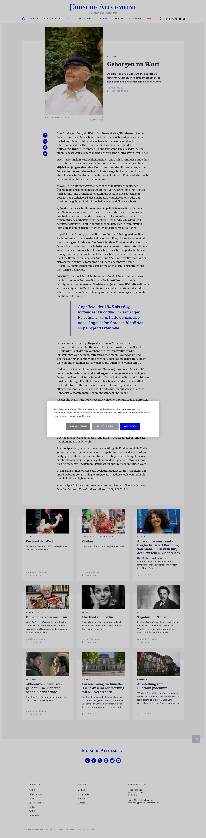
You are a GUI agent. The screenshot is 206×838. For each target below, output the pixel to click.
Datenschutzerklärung (79, 416)
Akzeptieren (130, 426)
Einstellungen (105, 426)
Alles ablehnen (78, 426)
